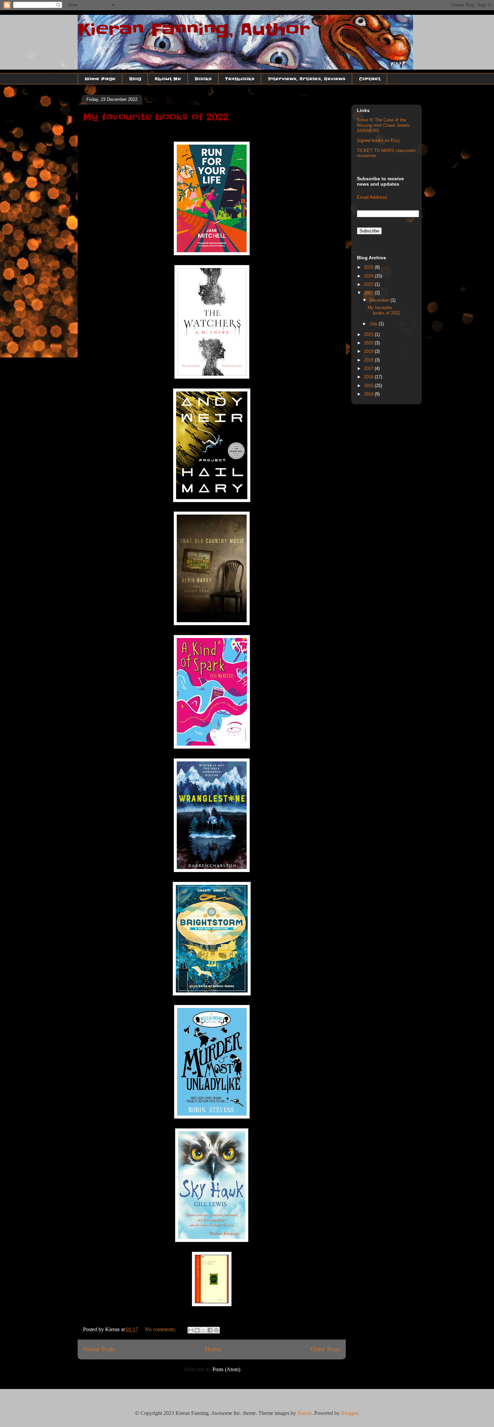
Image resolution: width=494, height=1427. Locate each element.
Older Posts (325, 1349)
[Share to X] (203, 1330)
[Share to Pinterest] (216, 1330)
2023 (369, 284)
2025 (369, 267)
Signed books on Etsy (378, 140)
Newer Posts (99, 1349)
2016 (369, 376)
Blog (135, 79)
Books (203, 79)
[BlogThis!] (197, 1330)
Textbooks (239, 79)
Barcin (304, 1413)
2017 (369, 368)
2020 (369, 342)
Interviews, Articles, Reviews (306, 79)
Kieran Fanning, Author (194, 29)
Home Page (100, 79)
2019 (369, 351)
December (379, 300)
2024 (369, 275)
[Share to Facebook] (210, 1330)
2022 (369, 292)
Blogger (349, 1413)
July (374, 323)
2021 (369, 334)
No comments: (161, 1329)
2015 (369, 385)
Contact (369, 79)
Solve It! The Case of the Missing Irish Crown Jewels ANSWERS (383, 125)
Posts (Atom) (226, 1369)
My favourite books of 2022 (156, 117)
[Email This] (191, 1330)
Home (213, 1349)
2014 (369, 394)
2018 (369, 360)
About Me (168, 79)
